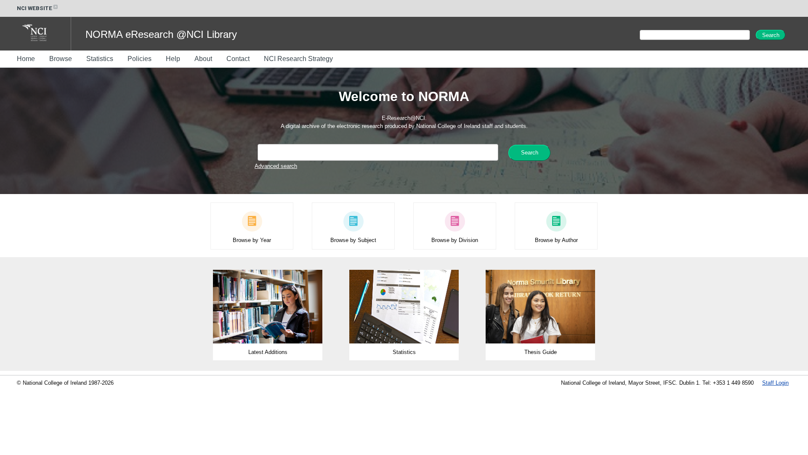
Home (26, 58)
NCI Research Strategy (298, 58)
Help (173, 58)
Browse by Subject (353, 240)
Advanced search (276, 166)
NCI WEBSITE (34, 8)
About (203, 58)
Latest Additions (267, 352)
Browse (60, 58)
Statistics (99, 58)
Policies (140, 58)
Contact (238, 58)
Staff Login (775, 383)
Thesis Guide (540, 352)
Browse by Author (556, 240)
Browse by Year (252, 240)
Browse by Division (454, 240)
